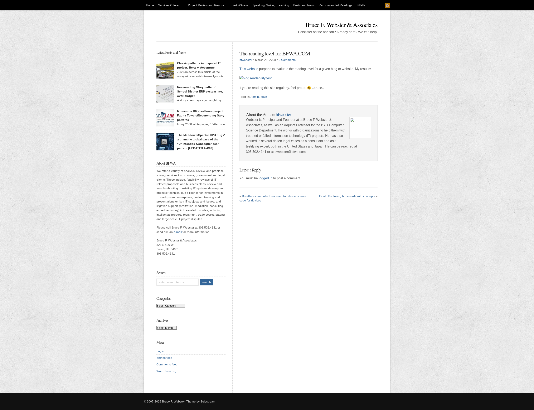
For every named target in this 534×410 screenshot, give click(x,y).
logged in (265, 178)
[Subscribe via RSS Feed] (387, 5)
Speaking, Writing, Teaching (270, 5)
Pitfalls (360, 5)
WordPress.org (166, 371)
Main (264, 96)
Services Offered (169, 5)
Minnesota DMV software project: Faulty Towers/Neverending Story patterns (200, 115)
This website (248, 69)
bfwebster (245, 59)
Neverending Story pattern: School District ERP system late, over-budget (200, 91)
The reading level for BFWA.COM (274, 53)
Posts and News (304, 5)
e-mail (178, 232)
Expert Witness (238, 5)
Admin (255, 96)
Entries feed (164, 357)
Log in (160, 351)
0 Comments (287, 59)
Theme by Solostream (200, 401)
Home (150, 5)
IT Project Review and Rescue (204, 5)
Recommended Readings (335, 5)
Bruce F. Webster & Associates (341, 24)
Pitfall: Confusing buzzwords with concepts (347, 196)
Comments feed (167, 364)
